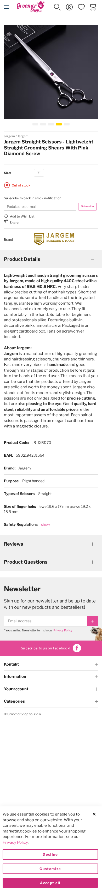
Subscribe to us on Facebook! (45, 648)
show (45, 524)
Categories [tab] (14, 701)
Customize (50, 869)
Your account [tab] (16, 689)
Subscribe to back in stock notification (32, 198)
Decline (50, 854)
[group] (51, 173)
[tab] (51, 259)
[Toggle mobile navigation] (6, 7)
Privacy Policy (62, 630)
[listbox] (39, 173)
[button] (57, 7)
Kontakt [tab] (11, 664)
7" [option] (39, 173)
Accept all (50, 883)
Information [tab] (15, 676)
